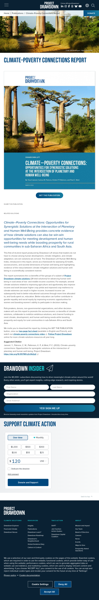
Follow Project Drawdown (60, 334)
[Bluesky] (76, 6)
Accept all (49, 591)
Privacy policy (10, 575)
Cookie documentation (29, 575)
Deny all (62, 584)
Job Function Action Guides (56, 530)
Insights (30, 525)
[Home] (49, 5)
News (77, 538)
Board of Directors (82, 532)
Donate (91, 13)
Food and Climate (10, 529)
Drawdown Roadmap (36, 535)
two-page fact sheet (28, 331)
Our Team (78, 529)
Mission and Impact (82, 525)
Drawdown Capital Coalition (58, 535)
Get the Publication (49, 195)
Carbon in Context (34, 547)
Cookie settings (40, 584)
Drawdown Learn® (34, 532)
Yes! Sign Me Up (49, 408)
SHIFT (53, 525)
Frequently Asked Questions (82, 549)
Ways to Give (80, 545)
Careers (78, 535)
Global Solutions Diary (36, 544)
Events (77, 542)
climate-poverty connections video (29, 334)
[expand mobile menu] (6, 4)
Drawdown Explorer (11, 525)
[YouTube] (80, 6)
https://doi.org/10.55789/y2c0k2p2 (20, 354)
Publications (17, 13)
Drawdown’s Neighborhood (33, 539)
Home (6, 13)
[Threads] (72, 6)
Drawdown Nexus (10, 532)
